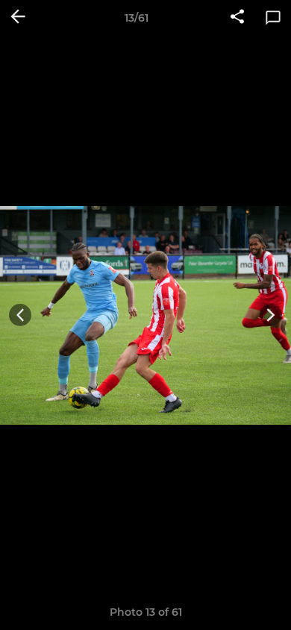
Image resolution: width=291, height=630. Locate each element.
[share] (237, 17)
